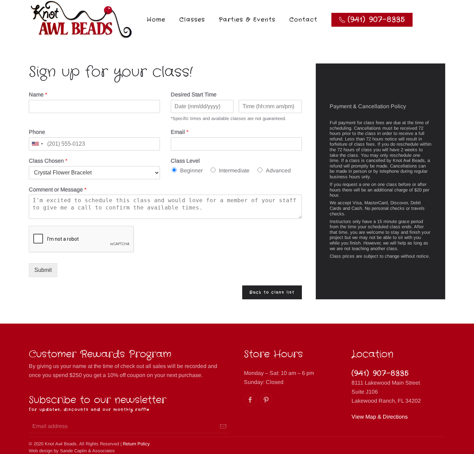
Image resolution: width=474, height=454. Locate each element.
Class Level (185, 161)
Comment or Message (57, 189)
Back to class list (272, 292)
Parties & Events (247, 20)
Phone (37, 132)
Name (38, 94)
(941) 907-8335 (380, 373)
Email (179, 132)
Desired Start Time (194, 94)
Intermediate (234, 170)
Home (156, 20)
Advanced (278, 170)
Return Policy (136, 443)
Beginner (191, 170)
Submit (43, 270)
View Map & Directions (380, 417)
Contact (303, 20)
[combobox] (37, 144)
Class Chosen (48, 161)
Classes (192, 20)
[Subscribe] (223, 426)
